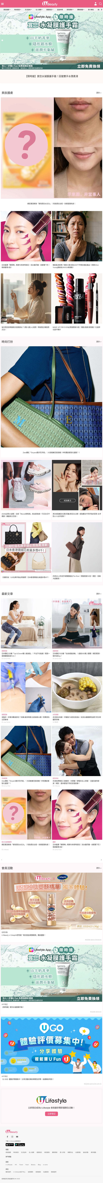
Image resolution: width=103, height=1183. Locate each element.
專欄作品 (70, 1152)
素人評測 (62, 1152)
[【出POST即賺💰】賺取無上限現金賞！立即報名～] (51, 40)
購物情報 (80, 9)
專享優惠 (93, 1152)
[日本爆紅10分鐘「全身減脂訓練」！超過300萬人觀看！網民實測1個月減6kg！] (77, 623)
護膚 (54, 842)
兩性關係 (69, 9)
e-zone (45, 1164)
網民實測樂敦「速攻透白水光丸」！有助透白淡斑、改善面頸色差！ (51, 204)
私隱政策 (46, 1172)
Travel (21, 1164)
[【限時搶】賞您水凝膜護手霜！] (51, 973)
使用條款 (38, 1172)
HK (16, 1164)
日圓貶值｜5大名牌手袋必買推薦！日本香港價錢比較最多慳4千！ (25, 577)
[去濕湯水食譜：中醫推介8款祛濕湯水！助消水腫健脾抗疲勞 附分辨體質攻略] (77, 687)
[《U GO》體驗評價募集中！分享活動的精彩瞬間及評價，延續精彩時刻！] (51, 1045)
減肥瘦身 (4, 651)
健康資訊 (49, 9)
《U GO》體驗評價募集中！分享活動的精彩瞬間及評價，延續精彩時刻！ (28, 1079)
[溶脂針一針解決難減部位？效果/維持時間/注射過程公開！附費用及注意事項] (26, 687)
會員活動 (85, 1152)
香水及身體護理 (6, 842)
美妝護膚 (6, 9)
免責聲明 (30, 1172)
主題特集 (78, 1152)
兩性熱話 (55, 778)
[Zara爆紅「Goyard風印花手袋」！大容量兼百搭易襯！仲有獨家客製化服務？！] (26, 751)
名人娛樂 (38, 9)
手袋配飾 (4, 778)
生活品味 (28, 9)
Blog (39, 1164)
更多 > (98, 93)
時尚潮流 (17, 9)
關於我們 (8, 1172)
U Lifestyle (9, 1164)
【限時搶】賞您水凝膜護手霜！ (13, 1007)
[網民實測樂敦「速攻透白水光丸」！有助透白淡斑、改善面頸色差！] (26, 815)
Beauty (33, 1164)
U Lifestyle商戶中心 (19, 1172)
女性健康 (55, 714)
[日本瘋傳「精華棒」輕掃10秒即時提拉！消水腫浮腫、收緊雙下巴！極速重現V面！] (77, 815)
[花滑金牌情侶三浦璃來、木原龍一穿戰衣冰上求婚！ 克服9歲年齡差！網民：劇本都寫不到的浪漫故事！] (77, 751)
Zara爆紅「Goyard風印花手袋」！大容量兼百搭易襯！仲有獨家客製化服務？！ (51, 452)
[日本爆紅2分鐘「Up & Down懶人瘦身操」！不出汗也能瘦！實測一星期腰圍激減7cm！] (26, 623)
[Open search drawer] (100, 4)
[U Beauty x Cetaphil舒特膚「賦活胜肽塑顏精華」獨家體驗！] (51, 901)
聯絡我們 (53, 1172)
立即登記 (51, 1114)
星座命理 (60, 9)
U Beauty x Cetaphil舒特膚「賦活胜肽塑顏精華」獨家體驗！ (24, 935)
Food (27, 1164)
